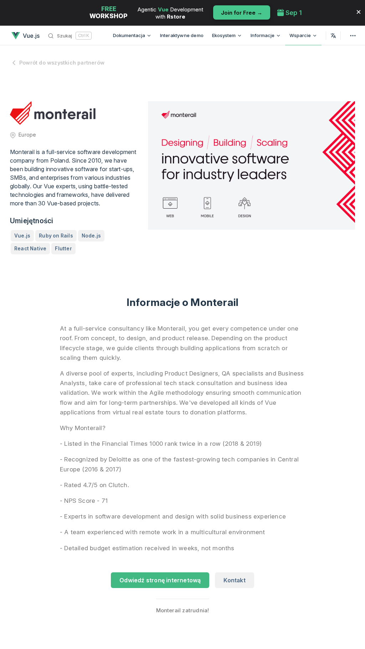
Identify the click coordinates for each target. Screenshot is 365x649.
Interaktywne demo (182, 35)
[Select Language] (333, 35)
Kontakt (234, 580)
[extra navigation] (353, 35)
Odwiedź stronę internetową (160, 580)
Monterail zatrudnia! (182, 610)
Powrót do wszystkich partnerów (61, 63)
